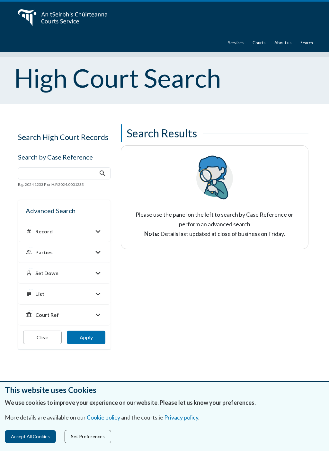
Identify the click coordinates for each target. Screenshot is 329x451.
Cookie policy (103, 417)
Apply (86, 337)
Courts (259, 42)
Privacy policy (181, 417)
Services (236, 42)
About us (282, 42)
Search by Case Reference (55, 157)
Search (306, 42)
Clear (43, 337)
